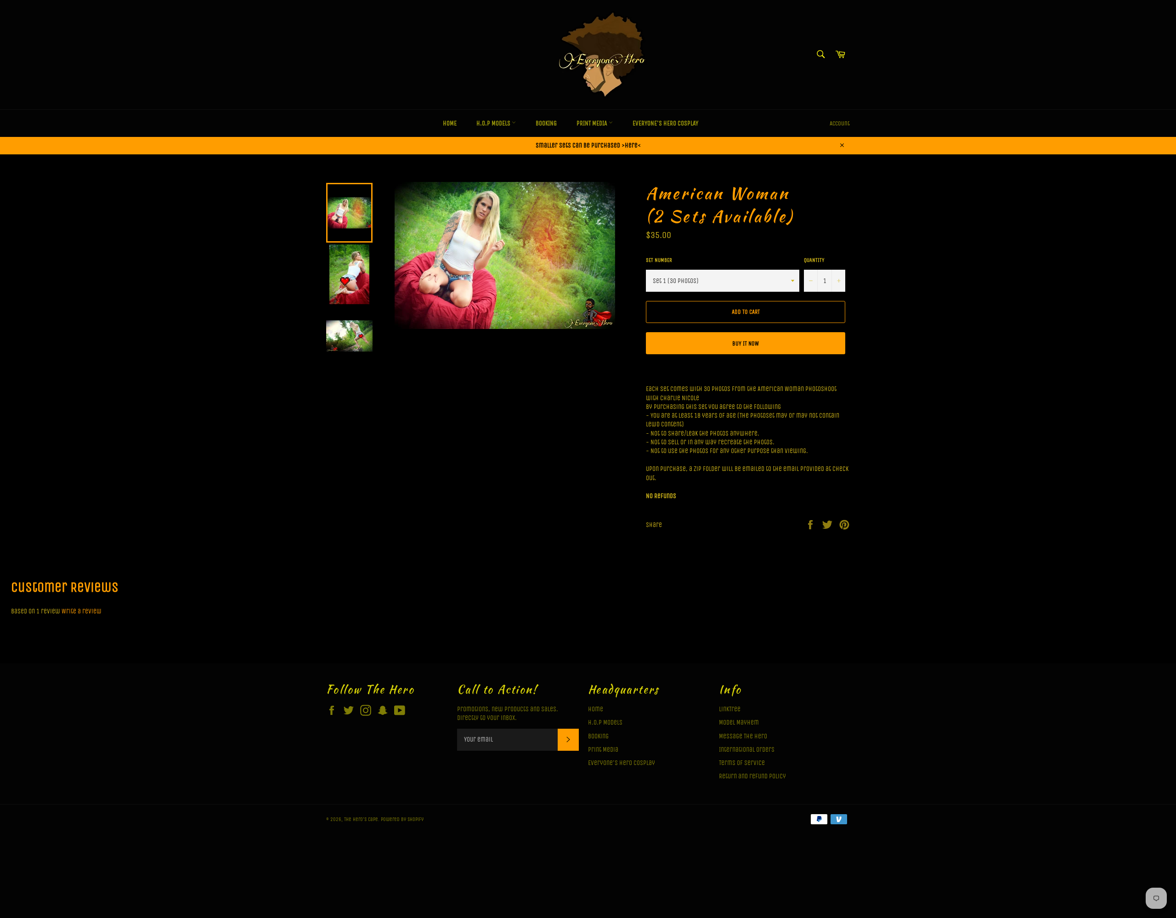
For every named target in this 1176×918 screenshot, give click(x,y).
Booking (546, 123)
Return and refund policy (752, 776)
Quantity (814, 260)
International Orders (747, 750)
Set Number (659, 260)
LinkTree (730, 709)
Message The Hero (743, 736)
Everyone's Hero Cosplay (665, 123)
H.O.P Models (494, 123)
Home (450, 123)
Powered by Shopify (402, 819)
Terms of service (742, 763)
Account (840, 123)
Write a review (82, 611)
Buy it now (745, 343)
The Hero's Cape (361, 819)
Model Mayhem (739, 722)
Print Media (593, 123)
